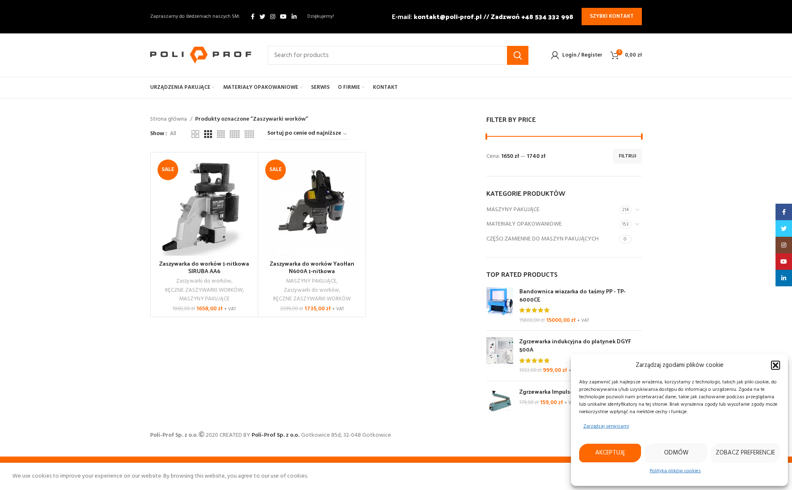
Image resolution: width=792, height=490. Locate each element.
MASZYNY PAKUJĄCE (513, 209)
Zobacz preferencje (745, 453)
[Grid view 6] (249, 134)
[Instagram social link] (273, 16)
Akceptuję (610, 453)
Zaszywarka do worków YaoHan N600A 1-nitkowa (312, 267)
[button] (775, 365)
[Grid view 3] (208, 134)
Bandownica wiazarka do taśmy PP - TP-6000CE (572, 295)
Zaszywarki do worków (203, 281)
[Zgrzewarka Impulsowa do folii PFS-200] (499, 401)
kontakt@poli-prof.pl (448, 16)
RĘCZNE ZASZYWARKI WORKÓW (204, 290)
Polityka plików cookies (675, 471)
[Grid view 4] (221, 134)
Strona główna (169, 119)
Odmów (676, 453)
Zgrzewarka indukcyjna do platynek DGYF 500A (575, 345)
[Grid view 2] (195, 134)
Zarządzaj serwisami (606, 426)
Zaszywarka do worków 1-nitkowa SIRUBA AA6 (204, 267)
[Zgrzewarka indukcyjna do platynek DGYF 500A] (499, 355)
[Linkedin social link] (294, 16)
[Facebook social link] (252, 16)
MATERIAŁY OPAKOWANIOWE (524, 224)
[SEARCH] (517, 55)
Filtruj (627, 156)
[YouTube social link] (283, 16)
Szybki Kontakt (612, 16)
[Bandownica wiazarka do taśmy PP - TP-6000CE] (499, 305)
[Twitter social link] (262, 16)
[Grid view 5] (235, 134)
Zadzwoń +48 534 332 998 (532, 16)
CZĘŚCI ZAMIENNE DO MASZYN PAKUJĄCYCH (542, 239)
